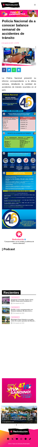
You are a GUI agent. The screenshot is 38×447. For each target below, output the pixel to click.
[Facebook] (8, 439)
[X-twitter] (12, 439)
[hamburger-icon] (35, 5)
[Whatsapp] (21, 439)
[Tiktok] (30, 439)
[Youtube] (17, 439)
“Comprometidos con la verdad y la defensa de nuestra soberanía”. (19, 242)
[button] (3, 414)
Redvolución (19, 239)
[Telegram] (26, 439)
